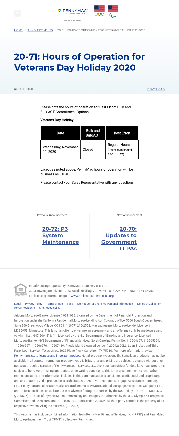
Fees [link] (70, 303)
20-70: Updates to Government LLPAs (119, 239)
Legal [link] (17, 303)
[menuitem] (74, 13)
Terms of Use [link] (54, 303)
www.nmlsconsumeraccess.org (92, 296)
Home (18, 30)
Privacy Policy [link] (33, 303)
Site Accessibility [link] (49, 307)
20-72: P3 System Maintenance (60, 235)
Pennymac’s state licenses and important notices (47, 355)
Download (156, 89)
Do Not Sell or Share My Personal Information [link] (105, 303)
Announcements (40, 30)
